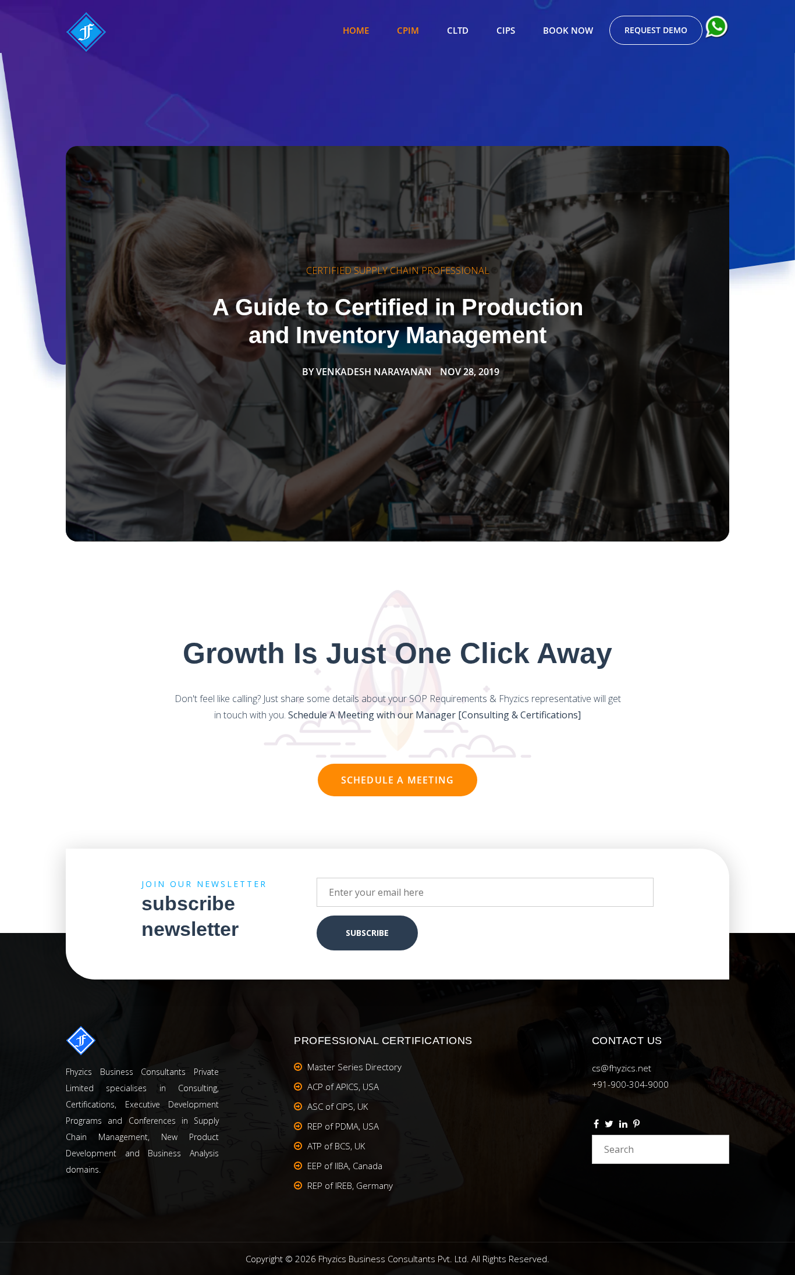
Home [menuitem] (356, 30)
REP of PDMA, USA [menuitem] (343, 1126)
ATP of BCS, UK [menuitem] (336, 1146)
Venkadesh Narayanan (374, 371)
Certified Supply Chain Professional (397, 270)
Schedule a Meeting (398, 780)
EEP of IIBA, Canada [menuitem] (344, 1165)
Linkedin (623, 1125)
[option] (397, 344)
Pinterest (636, 1125)
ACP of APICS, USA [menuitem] (343, 1086)
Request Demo (655, 29)
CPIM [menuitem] (408, 30)
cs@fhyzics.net (621, 1068)
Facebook (596, 1125)
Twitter (609, 1125)
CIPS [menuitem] (505, 30)
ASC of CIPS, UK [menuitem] (337, 1106)
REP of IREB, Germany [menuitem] (350, 1185)
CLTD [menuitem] (458, 30)
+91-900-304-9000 (630, 1084)
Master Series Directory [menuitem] (354, 1067)
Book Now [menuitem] (568, 30)
